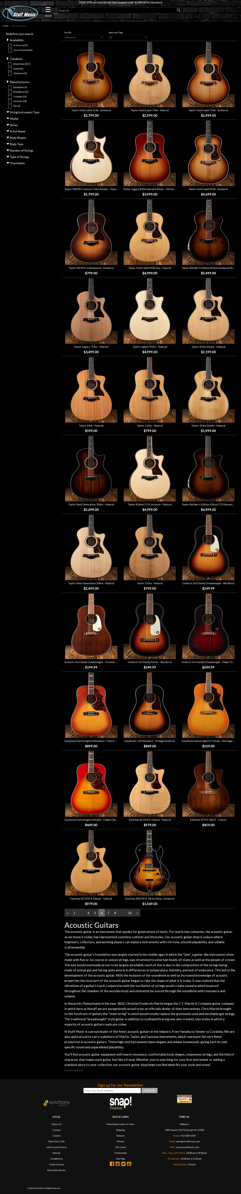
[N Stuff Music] (20, 13)
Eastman (20, 101)
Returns (120, 1135)
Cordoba (20, 96)
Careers (56, 1135)
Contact (56, 1129)
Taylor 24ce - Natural (91, 425)
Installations (56, 1158)
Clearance (20, 73)
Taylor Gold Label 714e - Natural (150, 110)
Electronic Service (56, 1170)
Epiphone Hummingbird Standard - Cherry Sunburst (95, 740)
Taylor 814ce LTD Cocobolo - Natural (150, 504)
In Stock (20, 45)
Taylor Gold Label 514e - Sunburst (91, 110)
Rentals (56, 1152)
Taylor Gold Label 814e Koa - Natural (149, 267)
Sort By (67, 32)
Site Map (120, 1158)
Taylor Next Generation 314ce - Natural (91, 583)
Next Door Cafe (57, 1141)
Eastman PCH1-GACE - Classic (208, 819)
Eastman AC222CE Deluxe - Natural (150, 819)
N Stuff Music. (38, 1188)
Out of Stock (22, 50)
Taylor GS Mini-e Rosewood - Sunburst (91, 267)
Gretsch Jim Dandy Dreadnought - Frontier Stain (92, 662)
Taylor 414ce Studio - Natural (208, 346)
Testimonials (120, 1152)
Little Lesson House (56, 1147)
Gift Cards (120, 1147)
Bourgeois (20, 87)
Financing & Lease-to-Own (120, 1124)
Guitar (6, 25)
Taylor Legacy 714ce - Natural (91, 346)
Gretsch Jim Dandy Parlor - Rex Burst (150, 662)
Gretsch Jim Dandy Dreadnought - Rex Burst (208, 583)
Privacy (120, 1141)
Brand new (21, 63)
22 (129, 913)
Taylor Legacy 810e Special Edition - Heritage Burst (153, 189)
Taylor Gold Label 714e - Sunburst (208, 110)
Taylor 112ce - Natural (150, 583)
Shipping (120, 1129)
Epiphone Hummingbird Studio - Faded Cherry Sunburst (97, 819)
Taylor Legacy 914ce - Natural (149, 346)
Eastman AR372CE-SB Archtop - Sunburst (149, 898)
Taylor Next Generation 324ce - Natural (91, 504)
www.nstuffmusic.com (187, 1147)
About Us (56, 1124)
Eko (16, 105)
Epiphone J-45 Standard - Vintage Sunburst (149, 740)
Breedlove (20, 91)
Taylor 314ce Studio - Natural (208, 425)
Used (18, 68)
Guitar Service (56, 1164)
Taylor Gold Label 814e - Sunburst (208, 189)
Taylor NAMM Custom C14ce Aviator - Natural (91, 189)
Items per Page (116, 32)
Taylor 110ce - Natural (150, 425)
